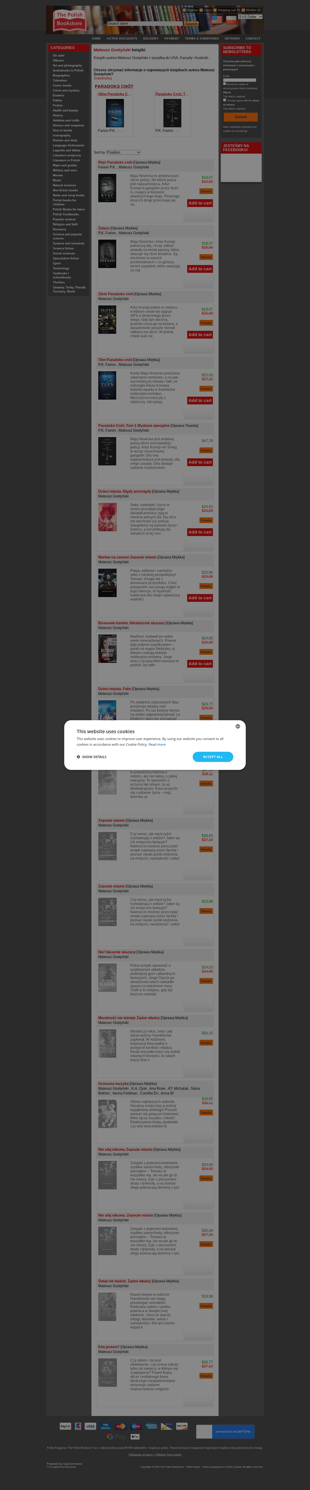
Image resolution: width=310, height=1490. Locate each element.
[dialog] (155, 745)
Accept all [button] (213, 757)
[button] (91, 756)
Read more (157, 744)
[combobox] (238, 726)
